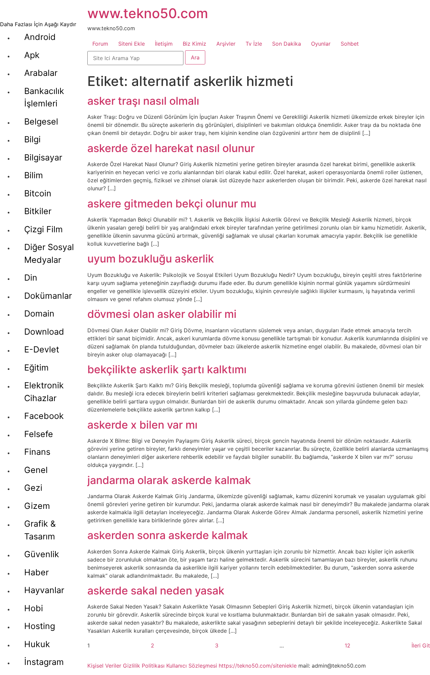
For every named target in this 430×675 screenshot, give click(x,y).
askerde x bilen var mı (142, 424)
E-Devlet (41, 349)
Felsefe (38, 434)
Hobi (33, 608)
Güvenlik (41, 554)
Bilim (33, 175)
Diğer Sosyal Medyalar (49, 253)
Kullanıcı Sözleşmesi (191, 665)
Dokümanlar (48, 296)
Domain (39, 313)
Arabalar (40, 73)
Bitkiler (37, 211)
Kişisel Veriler (104, 665)
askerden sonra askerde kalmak (167, 535)
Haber (36, 572)
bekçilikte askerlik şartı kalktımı (167, 369)
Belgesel (41, 121)
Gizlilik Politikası (144, 665)
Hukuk (37, 644)
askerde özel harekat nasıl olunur (171, 148)
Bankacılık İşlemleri (44, 97)
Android (40, 37)
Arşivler (225, 43)
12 (347, 645)
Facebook (44, 416)
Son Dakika (286, 43)
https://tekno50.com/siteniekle (258, 665)
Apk (32, 55)
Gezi (33, 488)
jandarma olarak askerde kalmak (169, 480)
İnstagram (44, 662)
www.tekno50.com (147, 13)
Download (44, 332)
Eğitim (36, 368)
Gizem (37, 506)
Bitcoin (37, 193)
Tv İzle (254, 43)
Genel (36, 470)
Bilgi (32, 139)
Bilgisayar (43, 157)
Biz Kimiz (194, 43)
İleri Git (421, 645)
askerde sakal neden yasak (155, 590)
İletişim (164, 43)
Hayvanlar (44, 590)
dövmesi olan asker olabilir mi (161, 314)
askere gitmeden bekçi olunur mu (171, 203)
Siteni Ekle (131, 43)
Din (30, 278)
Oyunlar (321, 43)
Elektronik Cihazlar (44, 391)
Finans (37, 452)
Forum (100, 43)
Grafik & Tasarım (40, 530)
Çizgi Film (43, 229)
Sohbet (350, 43)
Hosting (39, 626)
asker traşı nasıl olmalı (143, 100)
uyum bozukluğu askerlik (150, 258)
